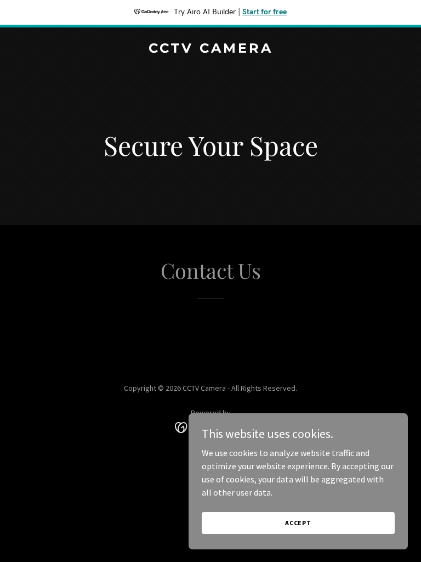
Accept (298, 523)
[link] (211, 49)
